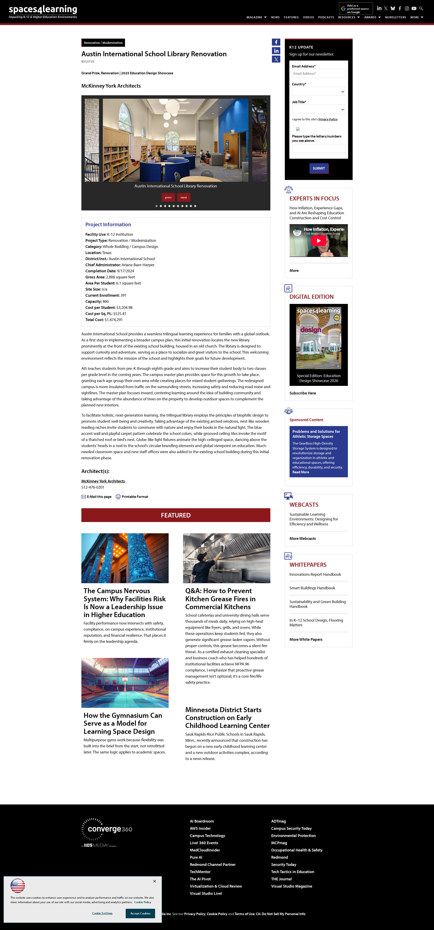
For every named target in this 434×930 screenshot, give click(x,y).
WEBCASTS (304, 504)
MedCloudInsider (205, 850)
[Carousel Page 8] (187, 206)
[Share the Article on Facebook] (276, 42)
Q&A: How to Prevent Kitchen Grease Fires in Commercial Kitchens (220, 598)
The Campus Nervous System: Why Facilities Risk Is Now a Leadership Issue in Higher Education (125, 602)
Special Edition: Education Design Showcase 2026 (319, 378)
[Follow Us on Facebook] (400, 8)
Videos (308, 17)
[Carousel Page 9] (191, 206)
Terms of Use (245, 913)
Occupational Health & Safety (297, 850)
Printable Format (135, 496)
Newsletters (395, 17)
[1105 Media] (108, 870)
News (275, 17)
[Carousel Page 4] (169, 206)
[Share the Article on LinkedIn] (276, 51)
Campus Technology (207, 835)
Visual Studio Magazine (291, 886)
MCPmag (279, 842)
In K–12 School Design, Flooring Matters (316, 623)
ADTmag (278, 821)
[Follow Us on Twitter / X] (386, 8)
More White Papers (306, 639)
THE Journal (281, 878)
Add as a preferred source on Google (358, 9)
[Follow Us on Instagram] (407, 8)
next (184, 197)
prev (168, 197)
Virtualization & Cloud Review (216, 886)
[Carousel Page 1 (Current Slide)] (157, 206)
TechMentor (200, 871)
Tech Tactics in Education (292, 871)
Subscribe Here (303, 393)
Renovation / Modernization (103, 42)
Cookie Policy (217, 913)
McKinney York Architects (103, 481)
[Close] (155, 881)
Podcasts (326, 17)
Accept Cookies (140, 913)
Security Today (283, 864)
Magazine (254, 17)
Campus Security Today (291, 828)
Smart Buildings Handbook (312, 587)
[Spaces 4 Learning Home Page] (43, 12)
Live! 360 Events (204, 842)
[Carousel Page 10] (195, 206)
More (414, 17)
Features (291, 17)
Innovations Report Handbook (315, 574)
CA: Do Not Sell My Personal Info (280, 913)
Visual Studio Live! (206, 893)
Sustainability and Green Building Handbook (318, 604)
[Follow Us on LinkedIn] (379, 8)
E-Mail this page (99, 496)
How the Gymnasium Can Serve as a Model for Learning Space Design (123, 723)
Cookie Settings (102, 913)
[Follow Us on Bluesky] (393, 8)
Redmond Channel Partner (213, 864)
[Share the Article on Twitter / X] (276, 59)
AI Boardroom (202, 821)
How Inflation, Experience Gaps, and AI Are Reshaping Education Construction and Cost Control (317, 212)
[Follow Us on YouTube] (414, 8)
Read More (300, 472)
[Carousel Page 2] (161, 206)
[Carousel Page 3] (165, 206)
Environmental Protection (293, 835)
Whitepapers (308, 564)
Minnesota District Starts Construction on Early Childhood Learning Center (227, 717)
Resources (347, 17)
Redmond (279, 857)
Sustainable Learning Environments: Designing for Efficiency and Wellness (314, 519)
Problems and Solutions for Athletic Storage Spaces (316, 434)
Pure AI (196, 857)
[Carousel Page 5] (174, 206)
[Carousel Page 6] (178, 206)
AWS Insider (200, 828)
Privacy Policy (327, 119)
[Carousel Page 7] (182, 206)
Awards (370, 17)
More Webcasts (303, 538)
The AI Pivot (200, 878)
